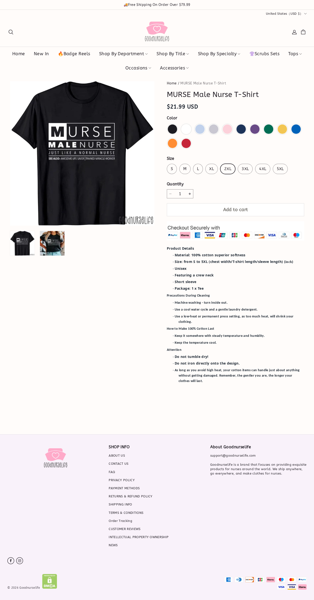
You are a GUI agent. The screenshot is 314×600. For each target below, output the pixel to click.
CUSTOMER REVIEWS (124, 529)
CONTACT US (118, 463)
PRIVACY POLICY (122, 480)
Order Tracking (120, 521)
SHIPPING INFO (120, 504)
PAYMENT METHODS (124, 488)
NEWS (113, 545)
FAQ (112, 472)
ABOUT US (117, 455)
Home (172, 83)
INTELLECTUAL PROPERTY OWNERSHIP (139, 537)
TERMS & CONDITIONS (126, 513)
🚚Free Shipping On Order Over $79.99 (157, 5)
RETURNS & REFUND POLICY (130, 496)
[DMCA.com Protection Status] (49, 588)
